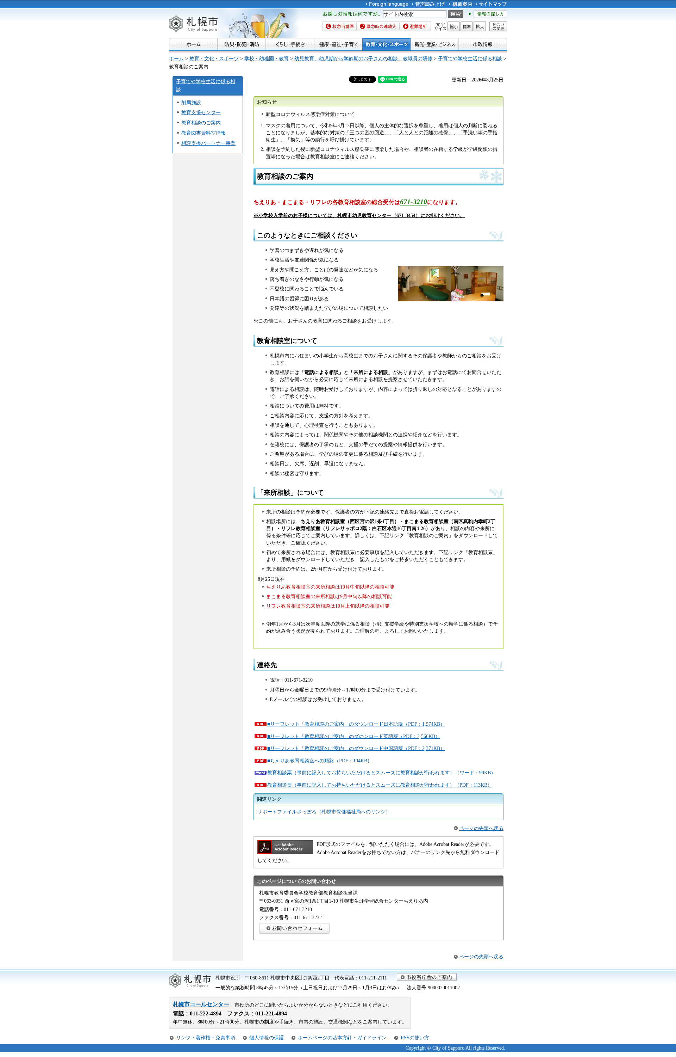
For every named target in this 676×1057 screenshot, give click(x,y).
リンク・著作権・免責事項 (205, 1037)
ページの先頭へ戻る (481, 828)
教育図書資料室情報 (203, 133)
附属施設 (191, 102)
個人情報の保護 (266, 1037)
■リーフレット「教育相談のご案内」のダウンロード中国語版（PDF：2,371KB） (356, 748)
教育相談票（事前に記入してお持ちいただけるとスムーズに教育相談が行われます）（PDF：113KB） (379, 785)
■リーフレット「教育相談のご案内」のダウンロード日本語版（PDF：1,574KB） (356, 724)
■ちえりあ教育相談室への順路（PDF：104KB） (319, 760)
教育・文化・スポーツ (214, 58)
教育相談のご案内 (201, 122)
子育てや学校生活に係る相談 (470, 58)
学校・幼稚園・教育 (266, 58)
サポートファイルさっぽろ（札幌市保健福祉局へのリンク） (323, 812)
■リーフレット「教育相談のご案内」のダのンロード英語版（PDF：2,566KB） (353, 736)
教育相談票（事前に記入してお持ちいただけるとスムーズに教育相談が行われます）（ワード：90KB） (381, 772)
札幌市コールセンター (201, 1004)
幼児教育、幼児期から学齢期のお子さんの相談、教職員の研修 (363, 58)
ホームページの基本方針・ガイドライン (342, 1037)
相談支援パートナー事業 (208, 143)
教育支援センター (201, 112)
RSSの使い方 (415, 1037)
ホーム (176, 58)
